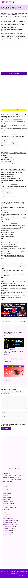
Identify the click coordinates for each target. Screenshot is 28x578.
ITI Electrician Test (7, 532)
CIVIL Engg (4, 489)
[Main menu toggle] (25, 2)
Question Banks (7, 514)
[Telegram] (9, 468)
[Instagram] (18, 468)
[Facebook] (15, 468)
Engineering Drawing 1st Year (10, 524)
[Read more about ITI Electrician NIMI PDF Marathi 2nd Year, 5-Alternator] (14, 344)
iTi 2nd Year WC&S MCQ (8, 530)
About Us (7, 575)
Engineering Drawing (8, 505)
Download (23, 76)
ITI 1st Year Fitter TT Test (9, 526)
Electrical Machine (6, 491)
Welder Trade (6, 534)
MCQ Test (4, 516)
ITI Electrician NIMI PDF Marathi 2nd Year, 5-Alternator (14, 352)
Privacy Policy (19, 575)
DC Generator (6, 493)
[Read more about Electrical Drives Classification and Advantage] (14, 370)
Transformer (6, 497)
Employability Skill (7, 503)
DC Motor (5, 495)
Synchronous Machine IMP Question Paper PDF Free (13, 333)
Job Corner (4, 509)
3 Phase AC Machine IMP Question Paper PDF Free (14, 359)
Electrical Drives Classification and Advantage (12, 378)
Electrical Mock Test (8, 518)
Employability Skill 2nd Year (9, 522)
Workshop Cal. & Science (9, 507)
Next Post (23, 321)
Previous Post (5, 321)
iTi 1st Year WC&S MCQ (8, 528)
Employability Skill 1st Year (9, 520)
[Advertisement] (14, 56)
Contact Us (13, 575)
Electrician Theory (5, 16)
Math (3, 512)
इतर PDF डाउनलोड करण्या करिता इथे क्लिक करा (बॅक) (14, 109)
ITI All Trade (4, 499)
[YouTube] (12, 468)
